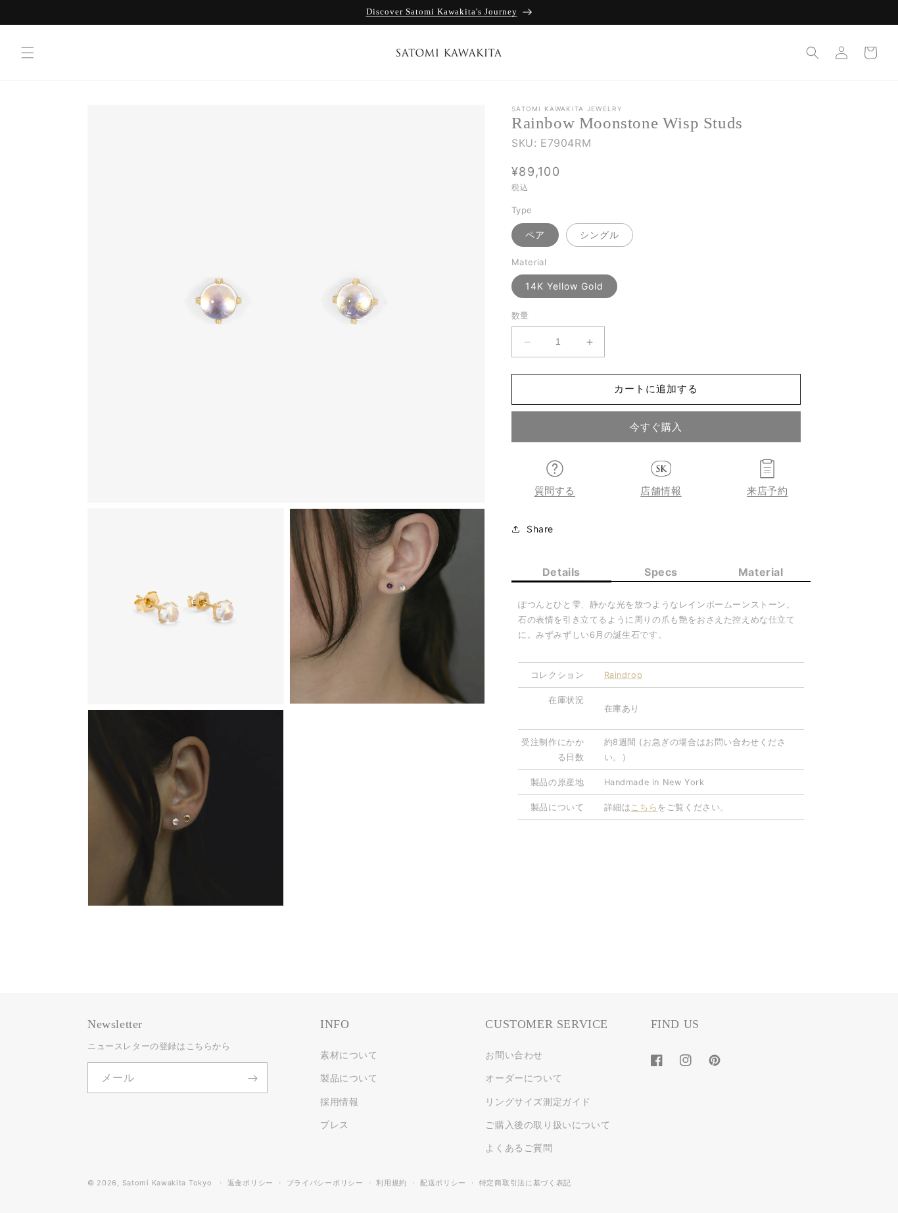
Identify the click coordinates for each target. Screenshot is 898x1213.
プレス (334, 1124)
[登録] (252, 1078)
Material (761, 572)
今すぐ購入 (656, 427)
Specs (661, 572)
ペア (535, 234)
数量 (520, 316)
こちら (643, 807)
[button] (27, 52)
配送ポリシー (443, 1182)
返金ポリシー (250, 1182)
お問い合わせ (514, 1055)
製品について (349, 1078)
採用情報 (339, 1101)
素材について (349, 1055)
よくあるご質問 (518, 1147)
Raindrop (623, 675)
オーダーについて (523, 1078)
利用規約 (391, 1182)
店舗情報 (660, 491)
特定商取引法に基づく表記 (525, 1182)
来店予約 (767, 491)
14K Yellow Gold (564, 286)
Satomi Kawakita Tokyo (167, 1182)
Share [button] (540, 528)
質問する (554, 491)
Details (561, 572)
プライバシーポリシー (325, 1182)
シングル (599, 234)
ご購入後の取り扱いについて (547, 1124)
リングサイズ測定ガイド (538, 1101)
